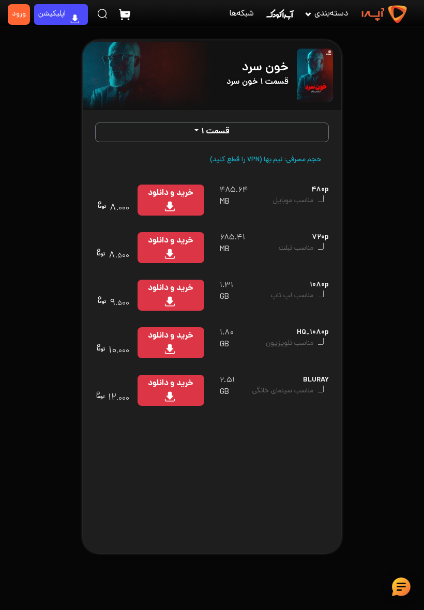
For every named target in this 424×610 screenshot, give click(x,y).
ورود (19, 14)
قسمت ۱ (215, 132)
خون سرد (265, 68)
